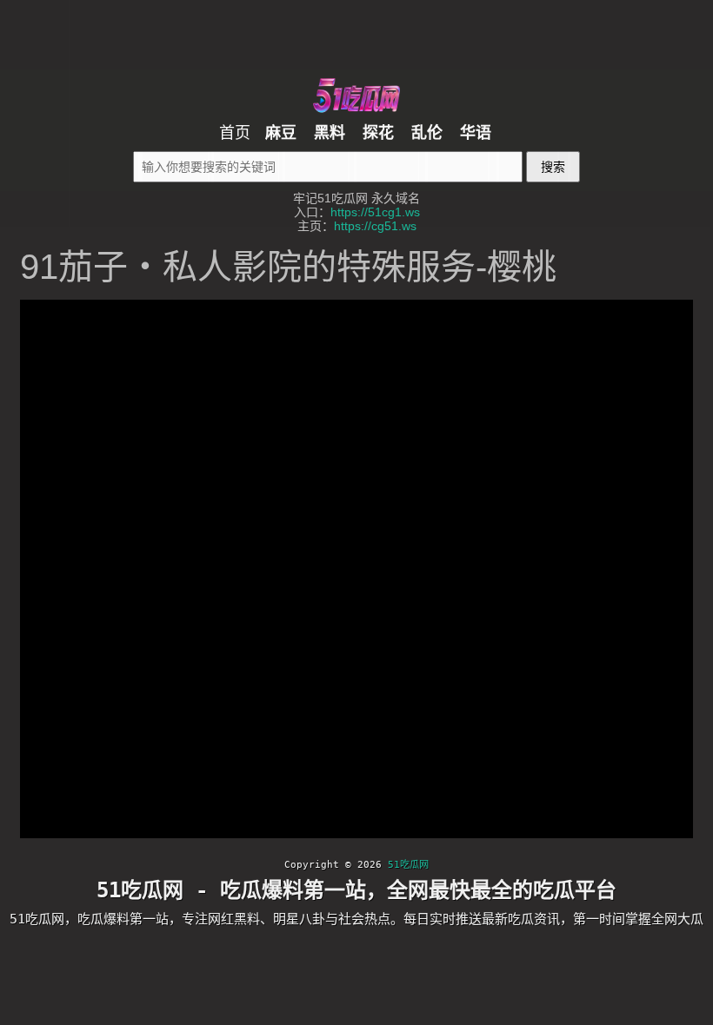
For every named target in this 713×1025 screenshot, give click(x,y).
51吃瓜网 (408, 864)
